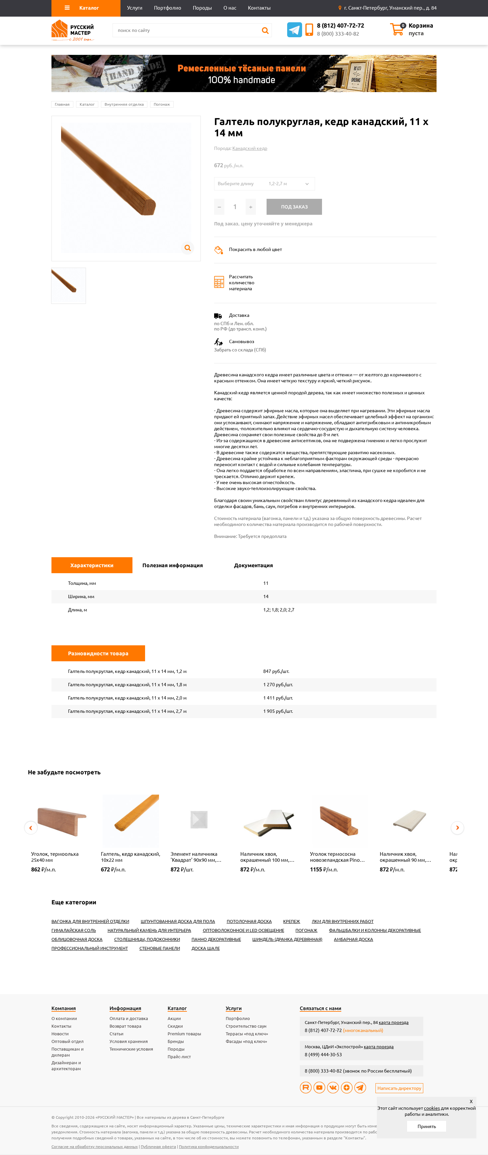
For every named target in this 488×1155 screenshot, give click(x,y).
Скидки (175, 1026)
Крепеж (291, 921)
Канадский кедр (249, 148)
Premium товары (184, 1033)
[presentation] (31, 827)
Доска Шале (206, 948)
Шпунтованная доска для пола (178, 921)
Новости (60, 1033)
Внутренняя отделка (124, 104)
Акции (174, 1018)
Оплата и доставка (129, 1018)
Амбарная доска (353, 939)
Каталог (87, 104)
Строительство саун (246, 1026)
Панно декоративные (216, 939)
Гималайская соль (73, 930)
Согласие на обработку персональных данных (94, 1146)
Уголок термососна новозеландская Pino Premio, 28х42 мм (335, 857)
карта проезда (394, 1022)
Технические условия (131, 1049)
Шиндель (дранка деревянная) (287, 939)
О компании (64, 1018)
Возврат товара (125, 1026)
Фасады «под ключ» (246, 1041)
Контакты (61, 1026)
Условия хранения (129, 1041)
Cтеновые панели (159, 948)
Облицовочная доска (77, 939)
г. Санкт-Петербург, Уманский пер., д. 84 (390, 8)
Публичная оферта (158, 1146)
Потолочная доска (249, 921)
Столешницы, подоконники (147, 939)
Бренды (176, 1041)
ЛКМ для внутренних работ (342, 921)
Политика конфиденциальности (209, 1146)
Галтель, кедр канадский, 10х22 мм (130, 857)
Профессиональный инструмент (89, 948)
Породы (176, 1049)
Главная (62, 104)
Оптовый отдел (67, 1041)
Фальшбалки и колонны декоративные (375, 930)
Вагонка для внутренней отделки (90, 921)
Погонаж (162, 104)
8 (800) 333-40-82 (338, 34)
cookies (432, 1108)
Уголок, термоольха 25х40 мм (55, 857)
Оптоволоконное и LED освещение (243, 930)
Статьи (116, 1033)
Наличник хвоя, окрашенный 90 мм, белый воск (403, 857)
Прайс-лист (179, 1056)
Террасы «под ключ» (247, 1033)
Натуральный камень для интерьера (149, 930)
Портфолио (238, 1018)
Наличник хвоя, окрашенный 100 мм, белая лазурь (264, 857)
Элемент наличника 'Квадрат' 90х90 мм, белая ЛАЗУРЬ (194, 857)
